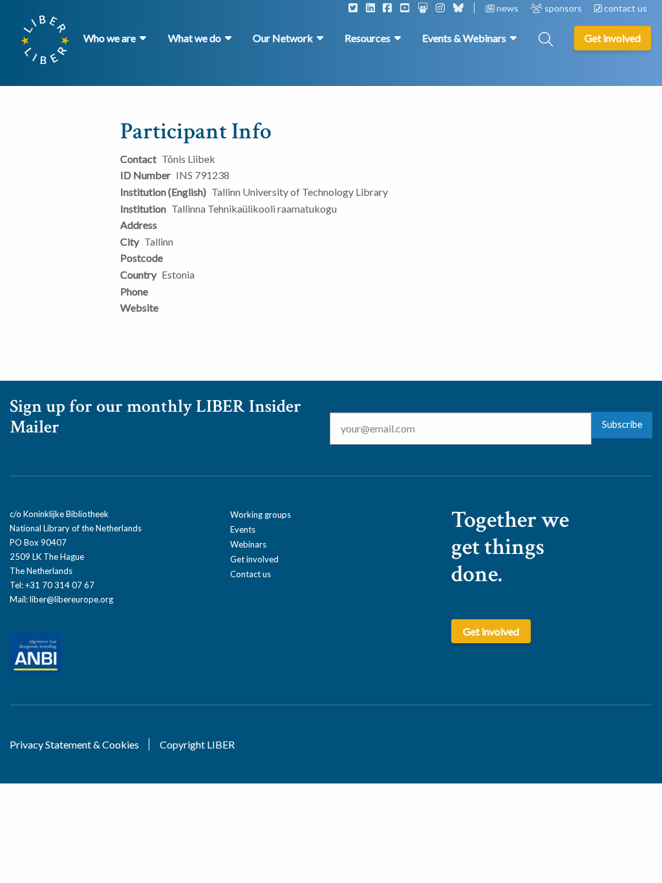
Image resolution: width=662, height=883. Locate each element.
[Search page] (545, 40)
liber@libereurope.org (71, 599)
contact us (624, 8)
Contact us (250, 574)
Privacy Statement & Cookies (74, 744)
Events (242, 529)
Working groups (260, 514)
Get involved (254, 559)
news (507, 8)
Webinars (248, 544)
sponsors (563, 8)
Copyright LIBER (197, 744)
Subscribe (622, 424)
